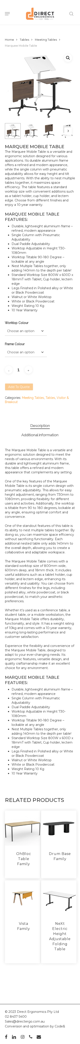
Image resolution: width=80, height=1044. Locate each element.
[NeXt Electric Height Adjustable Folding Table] (58, 898)
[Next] (68, 131)
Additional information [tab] (39, 435)
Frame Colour (15, 344)
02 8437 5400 (16, 1017)
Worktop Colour (16, 323)
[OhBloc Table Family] (22, 828)
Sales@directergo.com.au (25, 1021)
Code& (60, 1026)
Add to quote (19, 387)
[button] (7, 13)
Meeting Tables (46, 39)
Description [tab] (40, 425)
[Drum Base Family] (58, 828)
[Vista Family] (22, 898)
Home (9, 39)
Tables (24, 39)
